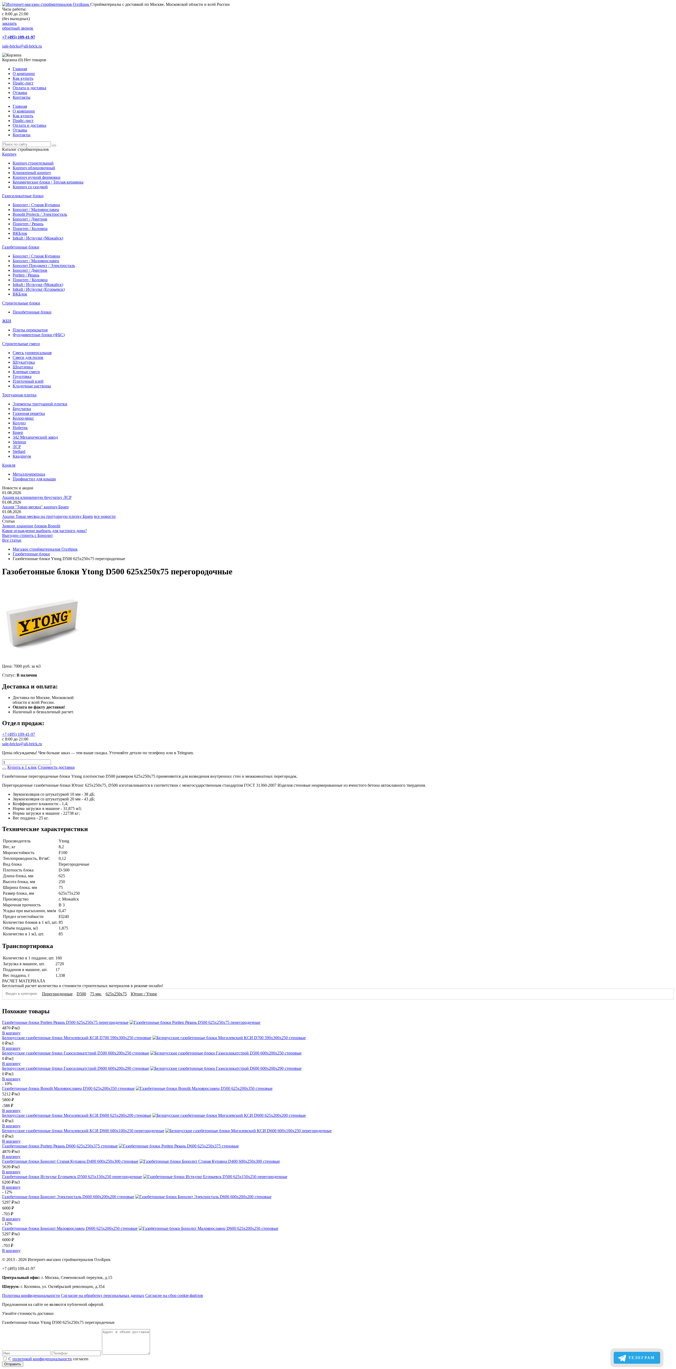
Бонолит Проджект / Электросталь (44, 265)
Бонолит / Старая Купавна (36, 205)
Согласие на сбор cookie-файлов (174, 1295)
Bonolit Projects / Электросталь (40, 214)
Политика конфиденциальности (31, 1295)
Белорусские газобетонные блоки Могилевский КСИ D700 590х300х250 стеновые (76, 1037)
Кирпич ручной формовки (36, 177)
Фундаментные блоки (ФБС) (39, 334)
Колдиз (19, 423)
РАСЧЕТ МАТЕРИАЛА (23, 981)
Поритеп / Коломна (30, 228)
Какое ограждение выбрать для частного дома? (44, 530)
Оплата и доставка (29, 88)
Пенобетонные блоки (32, 312)
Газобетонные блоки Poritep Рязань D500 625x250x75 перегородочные (65, 1022)
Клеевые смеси (26, 371)
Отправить (12, 1364)
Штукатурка (24, 362)
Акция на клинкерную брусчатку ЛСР (37, 497)
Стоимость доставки (56, 767)
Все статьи (11, 540)
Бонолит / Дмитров (30, 219)
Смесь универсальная (32, 352)
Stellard (19, 451)
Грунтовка (22, 376)
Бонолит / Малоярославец (36, 209)
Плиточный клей (28, 381)
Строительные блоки (21, 303)
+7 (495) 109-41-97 (18, 37)
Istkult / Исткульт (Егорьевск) (39, 289)
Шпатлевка (23, 367)
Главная (20, 69)
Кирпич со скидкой (30, 187)
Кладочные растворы (32, 386)
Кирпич (9, 154)
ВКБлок (20, 233)
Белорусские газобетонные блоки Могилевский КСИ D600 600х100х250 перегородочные (83, 1130)
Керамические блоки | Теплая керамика (48, 182)
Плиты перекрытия (30, 330)
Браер (18, 432)
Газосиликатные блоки (23, 196)
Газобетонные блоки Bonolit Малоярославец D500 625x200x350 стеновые (68, 1088)
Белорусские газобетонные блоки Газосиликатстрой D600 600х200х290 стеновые (75, 1068)
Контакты (21, 97)
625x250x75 (116, 994)
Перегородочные (57, 994)
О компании (24, 73)
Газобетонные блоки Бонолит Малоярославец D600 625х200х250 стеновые (70, 1228)
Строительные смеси (21, 343)
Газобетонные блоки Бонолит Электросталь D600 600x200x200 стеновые (68, 1196)
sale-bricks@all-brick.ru (22, 46)
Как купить (23, 78)
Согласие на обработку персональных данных (102, 1295)
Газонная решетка (29, 413)
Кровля (8, 465)
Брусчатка (22, 408)
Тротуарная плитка (19, 395)
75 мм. (96, 994)
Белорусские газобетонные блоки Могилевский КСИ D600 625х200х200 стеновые (76, 1115)
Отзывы (20, 92)
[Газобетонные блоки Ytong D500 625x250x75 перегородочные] (42, 661)
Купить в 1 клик (22, 767)
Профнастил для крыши (34, 479)
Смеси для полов (28, 357)
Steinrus (19, 442)
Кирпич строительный (33, 163)
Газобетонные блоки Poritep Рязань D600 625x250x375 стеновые (60, 1146)
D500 (81, 994)
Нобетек (20, 427)
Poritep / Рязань (26, 275)
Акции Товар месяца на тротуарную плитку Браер (47, 516)
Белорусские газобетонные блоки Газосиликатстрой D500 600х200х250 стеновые (75, 1053)
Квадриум (22, 456)
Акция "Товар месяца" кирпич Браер (35, 507)
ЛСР (17, 446)
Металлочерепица (29, 474)
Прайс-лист (23, 83)
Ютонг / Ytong (144, 994)
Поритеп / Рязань (28, 224)
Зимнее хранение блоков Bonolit (31, 526)
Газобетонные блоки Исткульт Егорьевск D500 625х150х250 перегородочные (72, 1176)
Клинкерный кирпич (32, 172)
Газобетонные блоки (20, 247)
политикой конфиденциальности (42, 1359)
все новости (105, 516)
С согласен (48, 1359)
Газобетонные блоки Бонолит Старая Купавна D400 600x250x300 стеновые (70, 1161)
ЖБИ (6, 321)
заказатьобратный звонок (17, 25)
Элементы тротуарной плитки (40, 404)
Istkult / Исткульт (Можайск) (38, 238)
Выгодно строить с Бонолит (27, 535)
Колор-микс (23, 418)
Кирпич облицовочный (34, 168)
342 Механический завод (35, 437)
